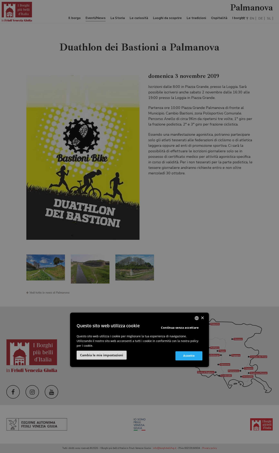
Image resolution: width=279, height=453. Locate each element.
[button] (102, 355)
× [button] (202, 318)
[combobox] (197, 318)
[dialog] (139, 340)
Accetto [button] (189, 356)
